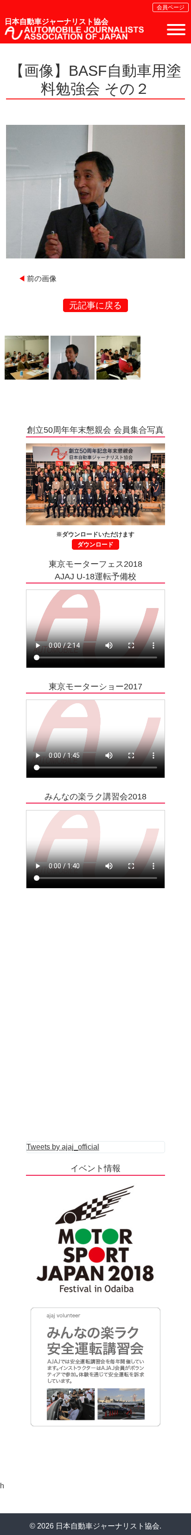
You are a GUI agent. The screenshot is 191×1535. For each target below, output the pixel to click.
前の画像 (42, 278)
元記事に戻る (95, 305)
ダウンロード (95, 544)
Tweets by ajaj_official (62, 1147)
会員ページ (171, 7)
